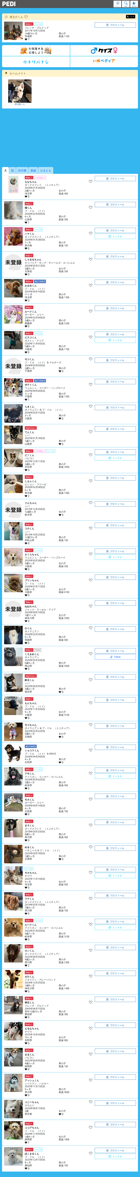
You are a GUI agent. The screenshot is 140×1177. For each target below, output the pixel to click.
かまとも (45, 170)
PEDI (9, 4)
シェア (131, 16)
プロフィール (117, 25)
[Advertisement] (70, 138)
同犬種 (22, 170)
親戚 (33, 170)
